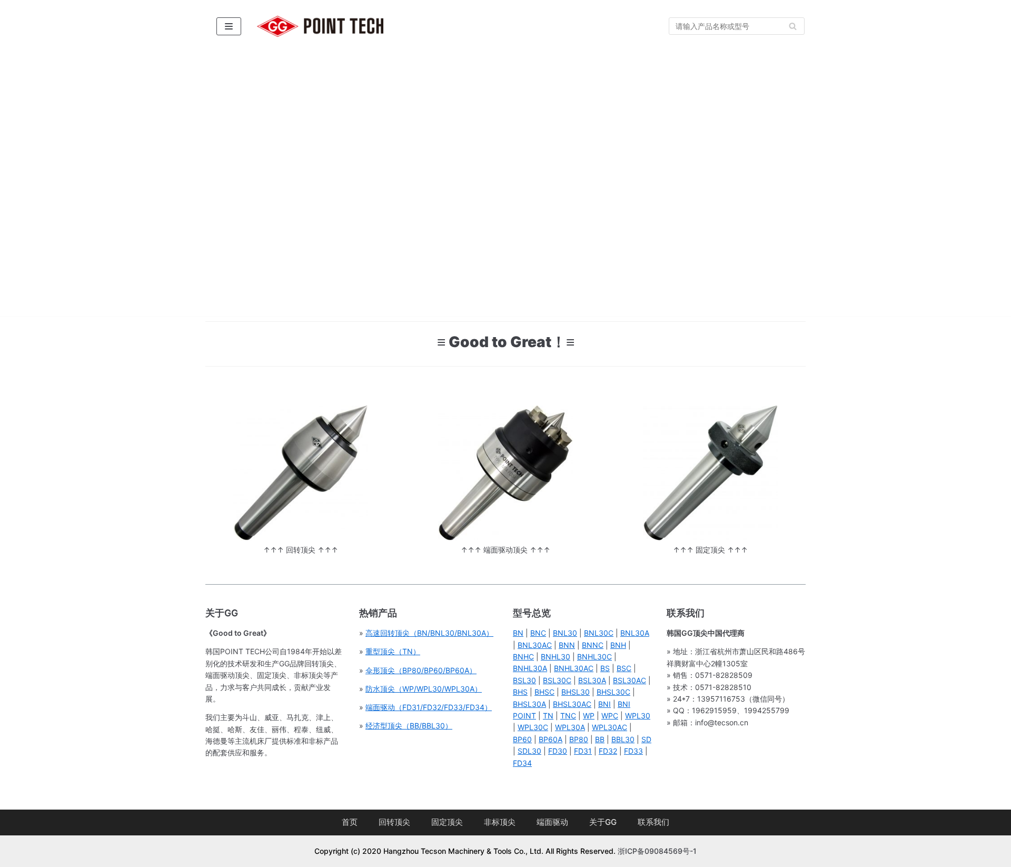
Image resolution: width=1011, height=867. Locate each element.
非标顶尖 (500, 822)
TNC (568, 715)
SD (646, 739)
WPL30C (533, 727)
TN (548, 715)
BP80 (578, 739)
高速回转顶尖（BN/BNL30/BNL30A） (429, 632)
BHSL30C (613, 691)
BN (518, 632)
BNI (604, 703)
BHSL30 (575, 691)
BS (605, 668)
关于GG (603, 822)
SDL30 (529, 750)
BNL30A (634, 632)
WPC (609, 715)
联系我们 (653, 822)
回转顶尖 (394, 822)
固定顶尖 (447, 822)
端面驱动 (552, 822)
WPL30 (637, 715)
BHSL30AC (572, 703)
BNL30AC (535, 645)
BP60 (522, 739)
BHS (520, 691)
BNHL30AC (573, 668)
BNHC (523, 656)
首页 (350, 822)
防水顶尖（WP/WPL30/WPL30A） (423, 688)
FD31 (583, 750)
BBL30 (623, 739)
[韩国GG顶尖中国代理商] (320, 26)
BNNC (592, 645)
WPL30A (570, 727)
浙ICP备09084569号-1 (657, 850)
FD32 (608, 750)
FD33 (633, 750)
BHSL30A (529, 703)
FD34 (522, 762)
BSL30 (524, 680)
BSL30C (557, 680)
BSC (624, 668)
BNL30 (565, 632)
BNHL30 (555, 656)
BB (599, 739)
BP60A (550, 739)
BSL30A (592, 680)
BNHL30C (594, 656)
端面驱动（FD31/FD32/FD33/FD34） (428, 707)
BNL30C (598, 632)
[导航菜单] (228, 26)
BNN (567, 645)
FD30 (557, 750)
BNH (618, 645)
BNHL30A (530, 668)
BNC (538, 632)
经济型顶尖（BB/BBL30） (408, 725)
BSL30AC (629, 680)
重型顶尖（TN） (392, 651)
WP (588, 715)
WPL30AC (609, 727)
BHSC (544, 691)
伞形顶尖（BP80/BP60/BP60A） (421, 670)
